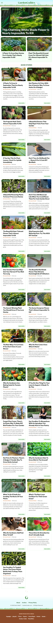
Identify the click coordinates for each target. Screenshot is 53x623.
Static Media (17, 605)
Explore (25, 616)
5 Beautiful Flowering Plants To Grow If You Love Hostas (13, 196)
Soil (4, 519)
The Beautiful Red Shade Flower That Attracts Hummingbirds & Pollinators (39, 272)
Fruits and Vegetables (9, 255)
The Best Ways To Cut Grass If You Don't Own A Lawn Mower (13, 347)
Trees (30, 330)
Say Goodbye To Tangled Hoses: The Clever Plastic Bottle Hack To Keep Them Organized (12, 570)
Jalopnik (14, 616)
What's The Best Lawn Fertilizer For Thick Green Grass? (38, 496)
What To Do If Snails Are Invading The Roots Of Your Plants (13, 496)
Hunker (38, 616)
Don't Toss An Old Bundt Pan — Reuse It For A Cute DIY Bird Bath (39, 160)
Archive (24, 602)
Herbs (30, 69)
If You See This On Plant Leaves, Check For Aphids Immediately (12, 160)
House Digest (32, 616)
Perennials (5, 9)
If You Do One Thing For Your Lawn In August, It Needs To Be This (39, 385)
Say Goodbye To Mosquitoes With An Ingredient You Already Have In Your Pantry (39, 423)
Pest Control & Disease (35, 107)
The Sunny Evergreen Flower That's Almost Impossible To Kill (39, 310)
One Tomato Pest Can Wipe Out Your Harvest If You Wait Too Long (13, 272)
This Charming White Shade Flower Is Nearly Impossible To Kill (25, 31)
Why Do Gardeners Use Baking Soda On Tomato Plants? (11, 385)
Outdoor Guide (23, 618)
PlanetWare (31, 618)
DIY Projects (32, 144)
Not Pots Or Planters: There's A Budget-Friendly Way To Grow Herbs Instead (13, 460)
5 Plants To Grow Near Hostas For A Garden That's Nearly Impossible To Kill (13, 55)
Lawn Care (6, 330)
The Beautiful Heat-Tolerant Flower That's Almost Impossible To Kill (13, 233)
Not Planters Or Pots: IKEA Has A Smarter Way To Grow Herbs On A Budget (39, 85)
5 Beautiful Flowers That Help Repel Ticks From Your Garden (39, 124)
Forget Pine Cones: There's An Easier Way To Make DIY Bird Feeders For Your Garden (13, 423)
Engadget (8, 616)
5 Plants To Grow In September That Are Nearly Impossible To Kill (13, 85)
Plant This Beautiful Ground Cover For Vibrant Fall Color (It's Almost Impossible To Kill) (39, 56)
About (18, 602)
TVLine (20, 616)
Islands (43, 616)
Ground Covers (6, 38)
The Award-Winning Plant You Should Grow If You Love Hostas (13, 310)
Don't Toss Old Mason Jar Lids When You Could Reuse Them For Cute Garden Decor (39, 197)
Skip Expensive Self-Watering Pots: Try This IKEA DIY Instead (39, 233)
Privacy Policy (33, 602)
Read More (21, 103)
